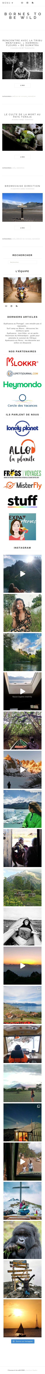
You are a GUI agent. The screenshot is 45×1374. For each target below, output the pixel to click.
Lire (22, 85)
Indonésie (32, 96)
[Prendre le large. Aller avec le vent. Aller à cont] (22, 1318)
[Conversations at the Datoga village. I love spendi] (22, 848)
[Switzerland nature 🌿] (22, 887)
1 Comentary (28, 119)
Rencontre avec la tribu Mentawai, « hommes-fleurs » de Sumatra (22, 42)
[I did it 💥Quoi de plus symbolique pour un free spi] (22, 1279)
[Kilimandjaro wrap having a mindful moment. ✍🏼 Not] (22, 926)
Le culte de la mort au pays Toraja (22, 115)
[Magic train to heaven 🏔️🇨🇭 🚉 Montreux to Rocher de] (22, 1044)
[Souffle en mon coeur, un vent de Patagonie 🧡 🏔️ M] (22, 770)
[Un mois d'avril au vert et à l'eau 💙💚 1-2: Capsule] (22, 652)
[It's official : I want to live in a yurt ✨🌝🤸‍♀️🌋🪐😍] (22, 1122)
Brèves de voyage (19, 96)
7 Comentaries (28, 48)
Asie (14, 168)
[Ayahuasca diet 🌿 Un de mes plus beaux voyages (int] (22, 730)
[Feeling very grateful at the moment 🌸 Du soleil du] (22, 613)
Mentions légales (31, 1370)
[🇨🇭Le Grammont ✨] (22, 966)
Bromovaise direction (22, 186)
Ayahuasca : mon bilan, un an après (22, 333)
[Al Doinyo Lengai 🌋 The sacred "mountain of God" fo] (22, 1083)
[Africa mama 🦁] (22, 1162)
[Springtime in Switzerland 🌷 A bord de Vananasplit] (22, 1005)
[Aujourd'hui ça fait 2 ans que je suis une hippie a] (22, 1201)
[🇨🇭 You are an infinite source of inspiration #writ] (22, 691)
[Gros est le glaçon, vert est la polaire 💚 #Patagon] (22, 809)
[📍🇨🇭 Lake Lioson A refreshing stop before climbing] (22, 574)
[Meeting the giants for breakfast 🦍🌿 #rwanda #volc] (22, 1240)
